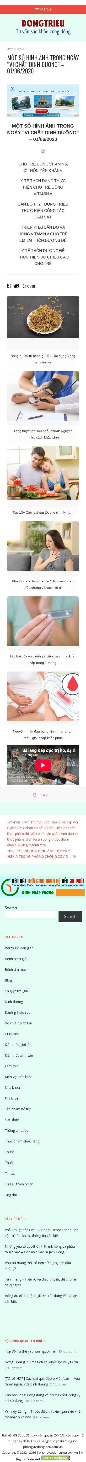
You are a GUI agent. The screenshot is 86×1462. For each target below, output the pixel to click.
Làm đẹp (12, 1066)
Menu (45, 9)
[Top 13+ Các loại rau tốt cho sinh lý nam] (43, 473)
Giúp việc (12, 1034)
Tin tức (43, 795)
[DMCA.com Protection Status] (55, 1459)
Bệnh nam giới (16, 958)
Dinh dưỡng (14, 1001)
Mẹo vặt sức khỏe (18, 1077)
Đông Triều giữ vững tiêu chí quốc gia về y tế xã (41, 1362)
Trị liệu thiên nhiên (19, 1184)
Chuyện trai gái (16, 991)
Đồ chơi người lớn (18, 1023)
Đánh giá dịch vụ (18, 1012)
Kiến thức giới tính (18, 1044)
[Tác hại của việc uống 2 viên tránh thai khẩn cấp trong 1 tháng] (43, 621)
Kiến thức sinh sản (19, 1055)
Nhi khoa (12, 1098)
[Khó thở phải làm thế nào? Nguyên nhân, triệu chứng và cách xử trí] (43, 546)
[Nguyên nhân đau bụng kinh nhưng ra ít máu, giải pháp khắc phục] (43, 696)
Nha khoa (12, 1087)
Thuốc (9, 1152)
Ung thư (11, 1195)
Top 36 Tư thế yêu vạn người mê (30, 1351)
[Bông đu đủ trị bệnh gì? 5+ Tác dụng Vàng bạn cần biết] (43, 317)
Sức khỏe (12, 1119)
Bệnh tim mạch (16, 969)
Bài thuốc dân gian (19, 948)
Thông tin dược (16, 1130)
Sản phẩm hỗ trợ (18, 1109)
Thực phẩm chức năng (22, 1141)
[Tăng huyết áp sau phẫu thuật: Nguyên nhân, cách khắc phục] (43, 396)
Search (11, 907)
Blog (8, 980)
